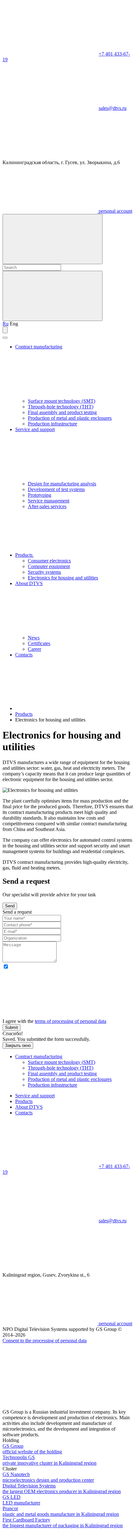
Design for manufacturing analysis (62, 483)
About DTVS (29, 1107)
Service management (48, 500)
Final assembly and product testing (62, 412)
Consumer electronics (49, 560)
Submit (11, 1027)
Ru (6, 323)
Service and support (35, 1095)
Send (10, 906)
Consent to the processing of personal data (45, 1340)
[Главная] (62, 708)
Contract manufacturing (38, 1056)
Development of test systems (56, 489)
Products (24, 555)
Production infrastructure (52, 423)
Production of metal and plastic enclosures (70, 418)
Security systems (44, 572)
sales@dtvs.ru (113, 108)
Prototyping (39, 495)
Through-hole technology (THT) (60, 406)
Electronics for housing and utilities (63, 577)
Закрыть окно (18, 1045)
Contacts (24, 654)
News (34, 637)
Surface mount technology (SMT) (61, 401)
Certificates (39, 643)
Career (34, 649)
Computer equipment (49, 566)
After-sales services (47, 506)
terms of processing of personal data (70, 1021)
